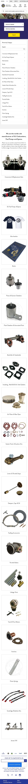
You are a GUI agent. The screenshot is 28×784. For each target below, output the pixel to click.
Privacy (5, 781)
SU (7, 1)
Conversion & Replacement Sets (10, 54)
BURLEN (2, 1)
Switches (4, 110)
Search (4, 47)
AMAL (11, 1)
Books (3, 64)
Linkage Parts (5, 103)
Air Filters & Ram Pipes (7, 82)
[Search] (3, 11)
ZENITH (16, 1)
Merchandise (5, 61)
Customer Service (7, 782)
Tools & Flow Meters (7, 106)
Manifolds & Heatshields (8, 75)
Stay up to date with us (14, 758)
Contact (15, 6)
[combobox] (14, 11)
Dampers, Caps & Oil (7, 92)
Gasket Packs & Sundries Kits (9, 85)
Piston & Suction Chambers (8, 68)
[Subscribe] (25, 760)
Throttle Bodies (6, 99)
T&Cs (18, 781)
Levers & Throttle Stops (8, 89)
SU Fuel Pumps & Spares (8, 57)
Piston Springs (5, 113)
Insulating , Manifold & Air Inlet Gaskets (11, 78)
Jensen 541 (5, 120)
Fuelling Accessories (7, 96)
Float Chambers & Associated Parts (10, 71)
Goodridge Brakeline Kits (8, 117)
